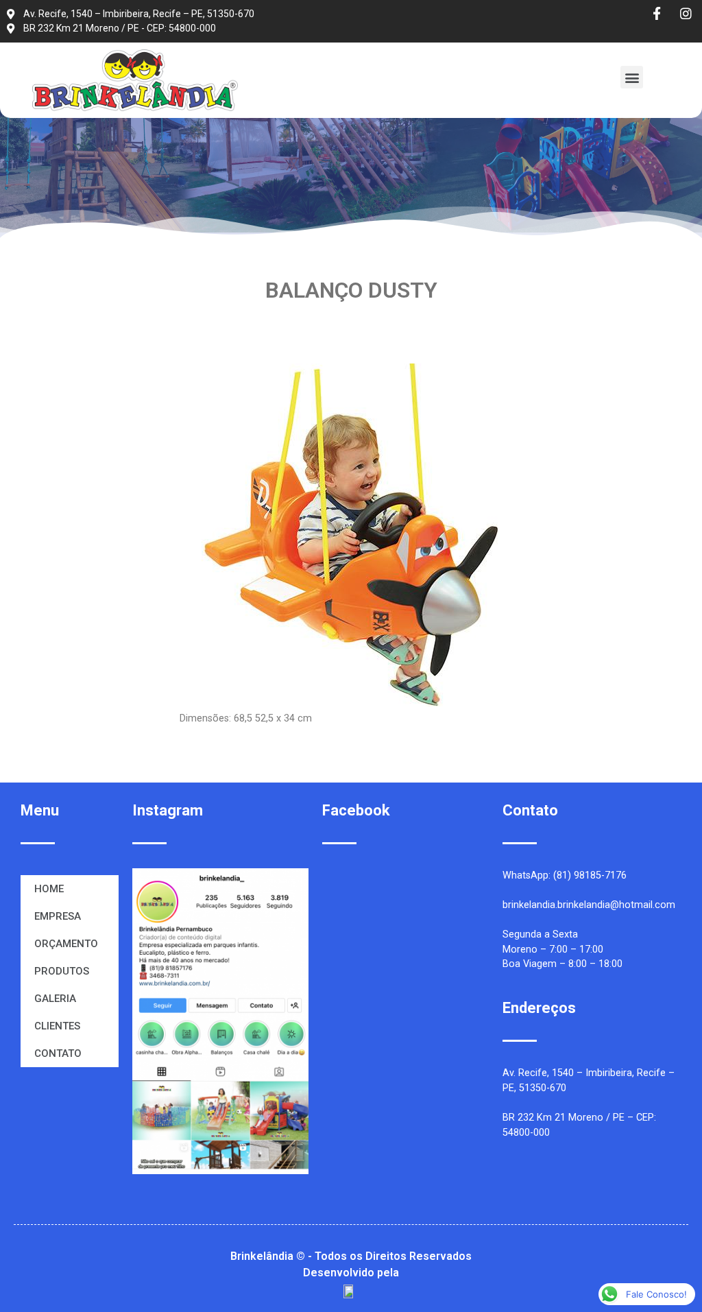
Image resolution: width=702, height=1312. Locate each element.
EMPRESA (57, 916)
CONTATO (58, 1053)
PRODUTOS (61, 971)
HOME (49, 889)
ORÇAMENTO (66, 944)
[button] (631, 77)
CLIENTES (57, 1026)
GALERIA (55, 998)
